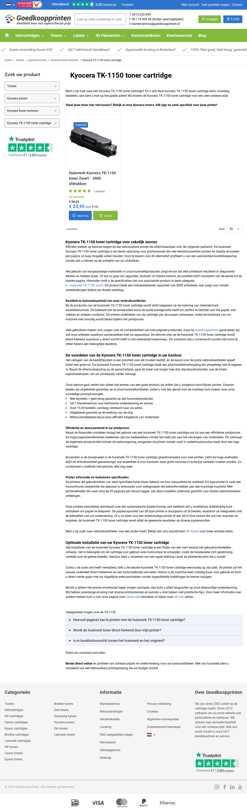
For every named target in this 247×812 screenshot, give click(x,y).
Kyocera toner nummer (64, 60)
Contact (237, 5)
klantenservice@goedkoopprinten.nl (156, 24)
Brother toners (63, 704)
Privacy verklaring (159, 704)
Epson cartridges (16, 728)
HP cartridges (14, 716)
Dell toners (61, 710)
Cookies (152, 711)
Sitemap (105, 758)
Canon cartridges (16, 722)
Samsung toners (65, 716)
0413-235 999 (141, 14)
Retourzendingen (111, 711)
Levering (105, 727)
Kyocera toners (37, 60)
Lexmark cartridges (18, 741)
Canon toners (14, 753)
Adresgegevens (110, 750)
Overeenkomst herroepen (164, 727)
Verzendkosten (110, 719)
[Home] (7, 35)
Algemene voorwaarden (163, 719)
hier (164, 105)
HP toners (192, 531)
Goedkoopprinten (207, 330)
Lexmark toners (64, 734)
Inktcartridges (14, 710)
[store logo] (38, 19)
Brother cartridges (17, 734)
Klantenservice (110, 704)
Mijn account (190, 5)
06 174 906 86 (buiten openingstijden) (158, 19)
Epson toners (13, 759)
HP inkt (179, 597)
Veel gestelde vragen (215, 5)
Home (8, 60)
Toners (20, 60)
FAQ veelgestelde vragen (116, 734)
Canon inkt (133, 597)
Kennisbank (108, 742)
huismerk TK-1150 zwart (86, 285)
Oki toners (61, 728)
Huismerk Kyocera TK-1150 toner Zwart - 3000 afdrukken (92, 178)
